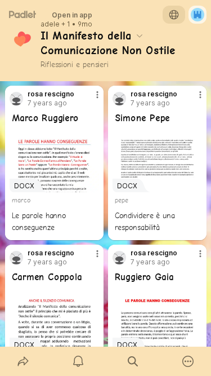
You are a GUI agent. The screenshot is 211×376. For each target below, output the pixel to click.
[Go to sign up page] (197, 15)
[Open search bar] (133, 361)
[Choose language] (174, 15)
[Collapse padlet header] (139, 35)
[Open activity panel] (78, 361)
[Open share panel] (23, 361)
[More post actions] (90, 99)
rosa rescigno (51, 94)
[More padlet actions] (188, 361)
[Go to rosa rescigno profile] (16, 98)
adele (50, 24)
